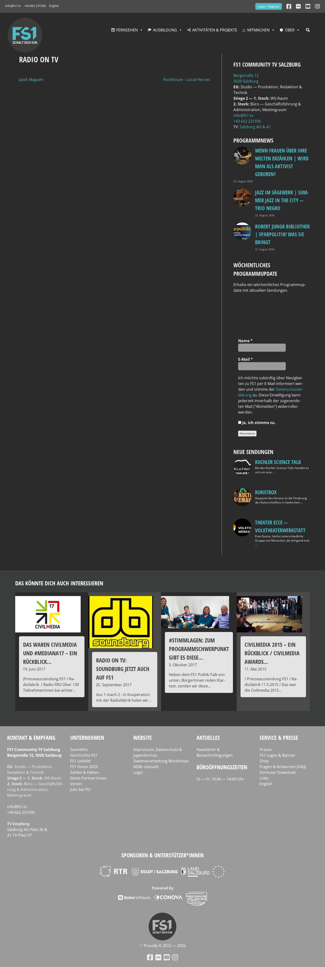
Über (290, 30)
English (54, 6)
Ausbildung (165, 30)
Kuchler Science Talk (278, 461)
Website (142, 737)
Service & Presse (279, 737)
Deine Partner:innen (88, 778)
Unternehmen (87, 737)
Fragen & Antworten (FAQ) (283, 766)
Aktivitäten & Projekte (214, 30)
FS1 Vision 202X (84, 766)
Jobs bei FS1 (80, 789)
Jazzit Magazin (31, 79)
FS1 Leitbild (80, 761)
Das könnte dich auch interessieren (59, 583)
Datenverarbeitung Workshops (161, 761)
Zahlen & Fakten (84, 772)
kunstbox (265, 492)
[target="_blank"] (317, 6)
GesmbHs (79, 749)
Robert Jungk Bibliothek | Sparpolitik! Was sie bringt (282, 234)
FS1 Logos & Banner (277, 755)
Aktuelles (208, 737)
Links (264, 778)
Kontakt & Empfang (31, 737)
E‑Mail (245, 359)
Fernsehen (127, 30)
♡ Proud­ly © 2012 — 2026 (162, 945)
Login (138, 772)
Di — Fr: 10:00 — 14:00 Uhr (220, 779)
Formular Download (277, 772)
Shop (264, 761)
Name (245, 340)
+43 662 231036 (35, 6)
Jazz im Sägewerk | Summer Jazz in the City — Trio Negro (282, 200)
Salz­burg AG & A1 (255, 126)
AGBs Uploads (146, 766)
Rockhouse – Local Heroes (186, 79)
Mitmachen (258, 30)
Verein (76, 783)
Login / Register (269, 6)
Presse (266, 749)
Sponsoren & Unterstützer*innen (162, 855)
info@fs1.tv (13, 6)
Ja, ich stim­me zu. (258, 422)
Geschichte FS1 (83, 755)
